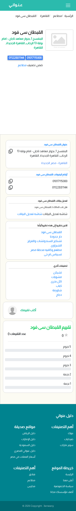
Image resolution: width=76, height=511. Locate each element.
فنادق (32, 474)
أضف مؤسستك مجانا (61, 491)
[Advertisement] (38, 97)
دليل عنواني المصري (24, 450)
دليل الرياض (28, 433)
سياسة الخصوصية (63, 486)
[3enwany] (14, 5)
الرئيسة (69, 474)
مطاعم (57, 15)
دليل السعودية (27, 445)
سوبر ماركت (66, 445)
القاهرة (44, 15)
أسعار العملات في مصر (22, 456)
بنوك (70, 433)
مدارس (31, 486)
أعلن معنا (68, 480)
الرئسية (68, 15)
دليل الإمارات (28, 439)
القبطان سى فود (25, 15)
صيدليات (68, 439)
